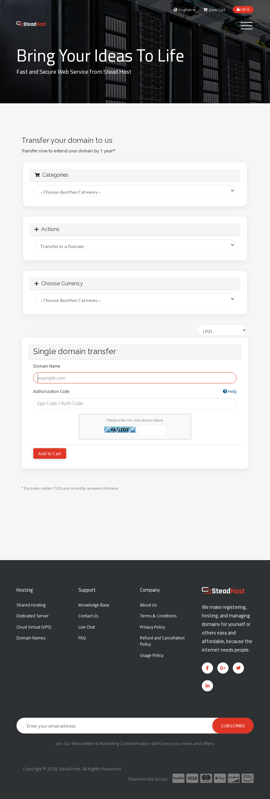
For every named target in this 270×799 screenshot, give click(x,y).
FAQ (82, 638)
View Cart (216, 10)
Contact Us (88, 616)
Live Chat (86, 627)
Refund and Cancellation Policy (162, 641)
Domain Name (46, 366)
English (184, 10)
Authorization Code (135, 391)
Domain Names (30, 638)
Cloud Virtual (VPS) (33, 627)
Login (245, 9)
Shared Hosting (30, 605)
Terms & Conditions (158, 616)
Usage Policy (151, 655)
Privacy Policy (152, 627)
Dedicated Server (32, 616)
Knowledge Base (93, 605)
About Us (148, 605)
